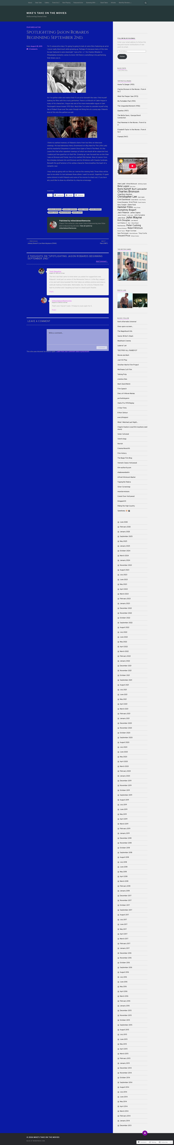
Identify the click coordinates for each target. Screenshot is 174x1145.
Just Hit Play (122, 360)
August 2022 (124, 628)
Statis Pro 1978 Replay (126, 403)
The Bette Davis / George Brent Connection (129, 117)
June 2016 (123, 982)
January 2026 (125, 532)
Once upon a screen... (125, 327)
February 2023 (125, 599)
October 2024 (125, 551)
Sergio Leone (77, 212)
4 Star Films (122, 408)
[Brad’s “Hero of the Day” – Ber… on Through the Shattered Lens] (125, 301)
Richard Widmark (122, 228)
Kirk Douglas (124, 220)
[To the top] (144, 1133)
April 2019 (123, 819)
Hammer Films (125, 207)
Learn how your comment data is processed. (72, 352)
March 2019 (124, 824)
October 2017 (125, 905)
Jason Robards (95, 209)
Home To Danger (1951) (126, 85)
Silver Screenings (124, 487)
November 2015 (126, 1015)
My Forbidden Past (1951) (127, 101)
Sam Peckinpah (65, 212)
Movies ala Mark (123, 355)
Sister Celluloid (123, 434)
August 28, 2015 (36, 46)
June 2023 (124, 580)
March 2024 (124, 556)
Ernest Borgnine (123, 202)
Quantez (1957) (123, 111)
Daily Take (38, 3)
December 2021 (125, 666)
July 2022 (123, 632)
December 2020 (126, 723)
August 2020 (124, 743)
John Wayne (134, 217)
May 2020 (123, 757)
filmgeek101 (122, 501)
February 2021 (125, 714)
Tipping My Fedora (124, 482)
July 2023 (123, 575)
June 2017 (123, 924)
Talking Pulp (122, 374)
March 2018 (124, 881)
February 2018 (125, 886)
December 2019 (125, 781)
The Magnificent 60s (125, 331)
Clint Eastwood (124, 200)
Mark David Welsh (124, 384)
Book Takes (104, 3)
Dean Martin (134, 200)
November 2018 (126, 843)
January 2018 (125, 891)
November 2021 (126, 671)
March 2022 (124, 651)
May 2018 (123, 872)
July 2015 (123, 1035)
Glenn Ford (132, 205)
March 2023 (124, 594)
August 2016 (124, 972)
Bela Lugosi (123, 186)
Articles (113, 3)
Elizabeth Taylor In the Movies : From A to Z (132, 131)
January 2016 (125, 1006)
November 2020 (126, 728)
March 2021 (124, 709)
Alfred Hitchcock (131, 184)
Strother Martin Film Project (128, 365)
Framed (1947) (123, 137)
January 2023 (125, 604)
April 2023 (124, 589)
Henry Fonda (83, 209)
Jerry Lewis (130, 215)
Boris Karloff (124, 189)
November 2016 (126, 958)
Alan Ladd (121, 184)
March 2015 (124, 1054)
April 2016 (123, 992)
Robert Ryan (53, 212)
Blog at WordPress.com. (36, 1141)
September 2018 (126, 853)
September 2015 (126, 1025)
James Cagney (135, 213)
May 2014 (123, 1102)
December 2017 (125, 896)
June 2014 (124, 1097)
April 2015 (123, 1049)
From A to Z (55, 3)
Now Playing (66, 3)
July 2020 (123, 747)
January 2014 (125, 1121)
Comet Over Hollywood (126, 496)
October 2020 (125, 733)
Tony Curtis (143, 233)
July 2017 (123, 920)
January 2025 (125, 546)
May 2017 (123, 929)
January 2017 (125, 948)
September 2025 (126, 537)
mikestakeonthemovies (62, 301)
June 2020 (124, 752)
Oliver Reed (134, 223)
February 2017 (125, 944)
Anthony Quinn (142, 184)
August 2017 (124, 915)
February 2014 (125, 1116)
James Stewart (122, 215)
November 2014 (126, 1073)
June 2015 (123, 1039)
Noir (129, 223)
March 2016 (124, 996)
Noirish (120, 444)
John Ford (121, 218)
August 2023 (124, 570)
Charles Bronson (55, 209)
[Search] (145, 3)
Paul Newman (121, 226)
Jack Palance (123, 212)
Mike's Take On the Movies (47, 13)
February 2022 (125, 656)
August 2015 (124, 1030)
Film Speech (122, 389)
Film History (122, 453)
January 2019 (125, 833)
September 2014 (126, 1083)
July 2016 (123, 977)
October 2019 (125, 790)
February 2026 (125, 527)
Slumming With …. (91, 3)
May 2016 (123, 987)
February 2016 (125, 1001)
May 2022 (123, 642)
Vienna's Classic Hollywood (127, 463)
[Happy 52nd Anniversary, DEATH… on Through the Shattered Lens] (140, 301)
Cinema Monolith (124, 449)
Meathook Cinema (124, 341)
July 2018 (123, 862)
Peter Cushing (133, 225)
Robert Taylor (121, 231)
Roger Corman (131, 231)
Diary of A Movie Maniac (126, 394)
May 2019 (123, 814)
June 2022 (124, 637)
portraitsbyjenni (123, 398)
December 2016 (125, 953)
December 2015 (126, 1011)
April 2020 (124, 762)
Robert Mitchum (135, 228)
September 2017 (126, 910)
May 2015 (123, 1044)
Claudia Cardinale (69, 209)
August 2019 (124, 800)
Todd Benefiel (55, 272)
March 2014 (124, 1111)
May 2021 (123, 699)
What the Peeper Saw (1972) (128, 96)
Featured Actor (78, 3)
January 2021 (125, 719)
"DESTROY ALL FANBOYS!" (127, 351)
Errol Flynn (133, 202)
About (30, 3)
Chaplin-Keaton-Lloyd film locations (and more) (132, 428)
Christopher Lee (127, 197)
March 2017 (124, 939)
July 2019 (123, 805)
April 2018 (123, 877)
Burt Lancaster (139, 189)
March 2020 (124, 766)
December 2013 (125, 1126)
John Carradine (139, 215)
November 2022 (126, 613)
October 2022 (125, 618)
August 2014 (124, 1087)
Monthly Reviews (124, 3)
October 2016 (125, 963)
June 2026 (124, 522)
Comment (102, 347)
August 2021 (124, 685)
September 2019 (126, 795)
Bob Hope (132, 186)
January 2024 (125, 560)
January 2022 (125, 661)
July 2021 (123, 690)
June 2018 (123, 867)
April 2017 (123, 934)
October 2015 (125, 1020)
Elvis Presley (142, 200)
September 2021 (126, 680)
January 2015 (125, 1063)
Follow (122, 57)
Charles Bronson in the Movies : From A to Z (132, 90)
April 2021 (123, 704)
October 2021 (125, 675)
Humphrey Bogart (127, 210)
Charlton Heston (125, 194)
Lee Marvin (134, 220)
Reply (51, 292)
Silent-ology (122, 439)
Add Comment (101, 261)
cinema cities (122, 379)
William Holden (135, 236)
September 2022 (126, 623)
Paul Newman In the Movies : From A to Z (132, 124)
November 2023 (126, 565)
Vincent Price (124, 236)
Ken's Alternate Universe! (127, 322)
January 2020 (125, 776)
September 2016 (126, 968)
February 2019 (125, 829)
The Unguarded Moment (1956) (129, 106)
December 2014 (126, 1068)
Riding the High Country (126, 506)
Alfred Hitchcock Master (127, 477)
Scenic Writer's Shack (125, 336)
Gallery (47, 3)
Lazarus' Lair (122, 346)
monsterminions (123, 492)
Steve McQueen (133, 233)
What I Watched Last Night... (128, 422)
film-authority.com (124, 468)
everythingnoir (123, 418)
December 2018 (125, 838)
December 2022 (126, 608)
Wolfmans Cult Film (125, 370)
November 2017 (126, 901)
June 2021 (123, 695)
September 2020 (126, 738)
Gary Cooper (122, 205)
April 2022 (124, 647)
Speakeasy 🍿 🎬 (124, 511)
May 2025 (123, 541)
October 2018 (125, 848)
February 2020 (125, 771)
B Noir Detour (123, 413)
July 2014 (123, 1092)
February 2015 (125, 1059)
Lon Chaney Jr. (122, 223)
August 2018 (124, 857)
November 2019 (126, 786)
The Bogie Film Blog (125, 458)
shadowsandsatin (123, 472)
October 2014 (125, 1078)
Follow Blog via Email (126, 38)
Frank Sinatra (142, 202)
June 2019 (123, 809)
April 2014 (124, 1106)
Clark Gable (141, 197)
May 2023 (123, 584)
